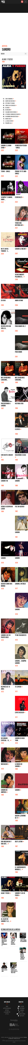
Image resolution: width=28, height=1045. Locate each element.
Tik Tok (22, 1012)
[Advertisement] (14, 27)
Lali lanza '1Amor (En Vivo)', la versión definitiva (13, 941)
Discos (2, 54)
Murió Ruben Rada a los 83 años (4, 970)
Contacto (22, 1016)
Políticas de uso (17, 1038)
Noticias (7, 1010)
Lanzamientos (7, 1012)
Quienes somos (22, 1014)
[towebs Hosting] (14, 1020)
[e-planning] (14, 1029)
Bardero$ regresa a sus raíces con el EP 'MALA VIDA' (14, 970)
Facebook (22, 1010)
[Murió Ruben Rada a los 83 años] (4, 965)
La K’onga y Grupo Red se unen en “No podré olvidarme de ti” (4, 942)
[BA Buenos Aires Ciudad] (14, 1025)
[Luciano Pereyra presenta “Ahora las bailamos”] (23, 950)
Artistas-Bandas (7, 1008)
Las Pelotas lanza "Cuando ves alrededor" (23, 940)
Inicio (7, 1006)
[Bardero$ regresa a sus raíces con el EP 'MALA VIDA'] (13, 965)
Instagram (22, 1008)
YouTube (22, 1006)
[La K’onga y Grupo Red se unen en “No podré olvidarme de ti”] (4, 935)
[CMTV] (3, 1)
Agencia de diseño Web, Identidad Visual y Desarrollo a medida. (15, 1041)
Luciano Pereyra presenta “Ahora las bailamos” (22, 956)
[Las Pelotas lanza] (23, 935)
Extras (7, 1014)
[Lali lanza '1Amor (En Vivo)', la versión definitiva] (13, 935)
